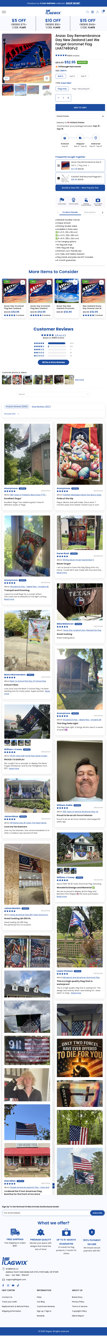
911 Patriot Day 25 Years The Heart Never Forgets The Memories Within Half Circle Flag (25, 824)
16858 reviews (73, 55)
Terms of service (79, 1306)
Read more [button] (9, 599)
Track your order (9, 1301)
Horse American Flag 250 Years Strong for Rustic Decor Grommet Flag (26, 916)
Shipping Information (11, 1311)
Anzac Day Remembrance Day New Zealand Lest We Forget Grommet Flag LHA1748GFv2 (87, 162)
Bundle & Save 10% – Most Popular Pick (80, 187)
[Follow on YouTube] (13, 1285)
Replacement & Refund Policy (15, 1306)
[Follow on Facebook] (3, 1285)
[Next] (47, 58)
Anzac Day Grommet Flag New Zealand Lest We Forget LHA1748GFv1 (14, 309)
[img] (53, 335)
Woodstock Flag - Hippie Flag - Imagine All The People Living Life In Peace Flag (26, 587)
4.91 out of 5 (60, 335)
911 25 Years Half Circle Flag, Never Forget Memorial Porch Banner (25, 757)
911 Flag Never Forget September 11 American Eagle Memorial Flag (75, 561)
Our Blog (41, 1301)
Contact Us (7, 1297)
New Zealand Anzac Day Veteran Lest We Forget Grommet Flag (92, 309)
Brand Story (77, 1297)
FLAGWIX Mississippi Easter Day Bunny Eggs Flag (79, 496)
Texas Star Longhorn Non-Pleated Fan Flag (82, 630)
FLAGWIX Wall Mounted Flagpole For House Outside (87, 176)
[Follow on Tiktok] (18, 1285)
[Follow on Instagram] (8, 1285)
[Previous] (6, 58)
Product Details (70, 212)
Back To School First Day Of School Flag (28, 681)
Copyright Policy (79, 1311)
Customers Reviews (46, 1306)
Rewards (40, 1315)
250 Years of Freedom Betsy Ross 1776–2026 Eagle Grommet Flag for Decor (25, 496)
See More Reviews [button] (53, 1185)
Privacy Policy (78, 1301)
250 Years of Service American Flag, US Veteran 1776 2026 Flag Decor (77, 812)
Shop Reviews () (41, 406)
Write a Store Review (53, 362)
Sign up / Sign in (44, 1311)
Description (90, 212)
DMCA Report (78, 1315)
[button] (39, 343)
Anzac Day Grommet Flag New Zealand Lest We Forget (40, 308)
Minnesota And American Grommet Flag (81, 977)
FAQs (39, 1297)
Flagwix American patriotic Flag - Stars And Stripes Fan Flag (26, 1188)
